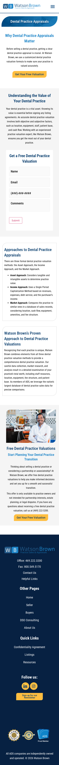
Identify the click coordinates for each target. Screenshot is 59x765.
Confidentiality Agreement (29, 647)
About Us (29, 628)
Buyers (30, 612)
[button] (52, 6)
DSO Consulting (29, 620)
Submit (16, 220)
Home (29, 597)
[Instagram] (34, 686)
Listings (29, 654)
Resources (29, 662)
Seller (29, 605)
